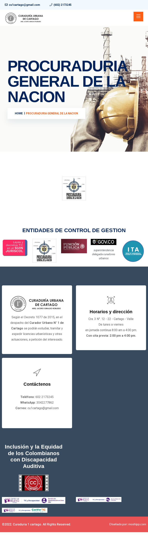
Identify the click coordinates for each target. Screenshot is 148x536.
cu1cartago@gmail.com (24, 4)
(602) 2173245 (62, 4)
